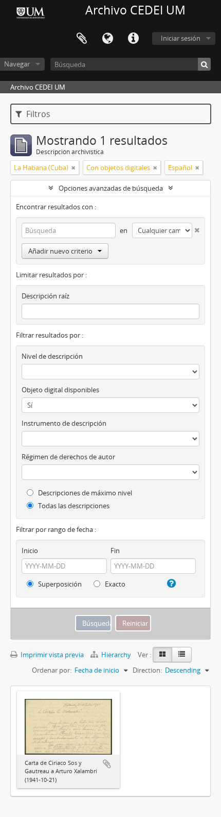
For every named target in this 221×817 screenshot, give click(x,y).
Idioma (107, 39)
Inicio (30, 550)
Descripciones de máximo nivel (84, 492)
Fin (115, 550)
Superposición (59, 584)
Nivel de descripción (52, 356)
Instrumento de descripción (64, 423)
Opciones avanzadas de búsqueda (111, 188)
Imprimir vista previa (51, 654)
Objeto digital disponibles (60, 389)
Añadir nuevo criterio (60, 251)
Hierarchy (116, 654)
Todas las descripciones (72, 505)
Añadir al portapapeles (107, 764)
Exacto (114, 584)
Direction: (147, 670)
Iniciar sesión (180, 38)
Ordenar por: (51, 670)
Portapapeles (82, 39)
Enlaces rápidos (133, 39)
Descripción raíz (45, 296)
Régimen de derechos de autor (68, 456)
